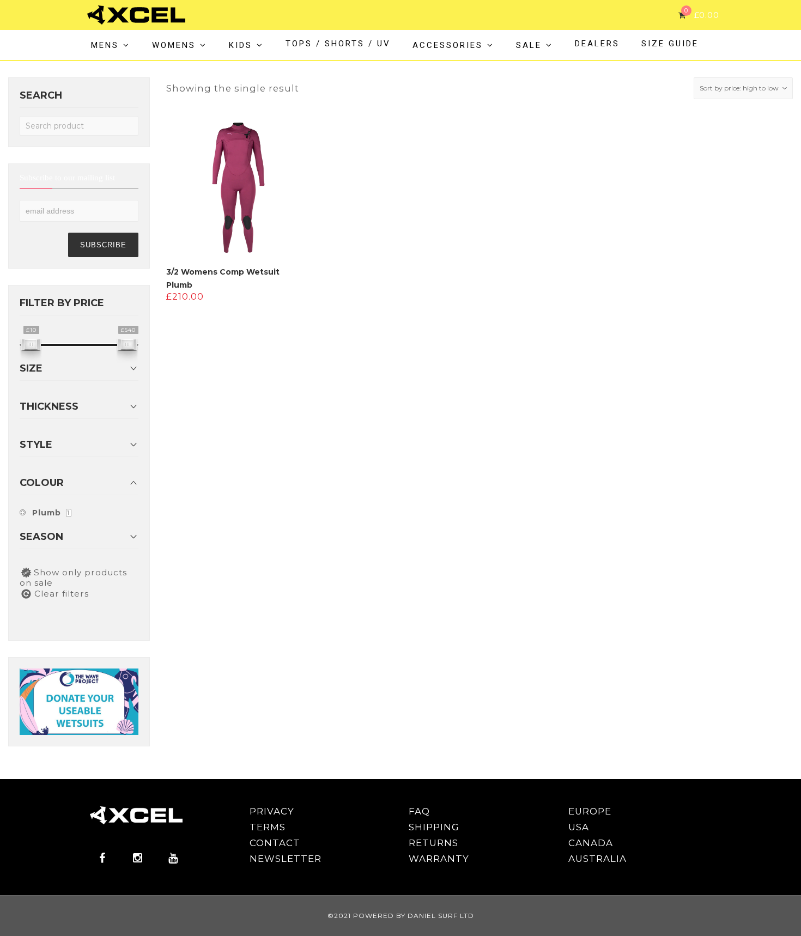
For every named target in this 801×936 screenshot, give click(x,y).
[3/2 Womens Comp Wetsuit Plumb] (238, 188)
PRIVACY (272, 811)
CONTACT (275, 842)
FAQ (419, 811)
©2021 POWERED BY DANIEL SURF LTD (400, 915)
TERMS (268, 827)
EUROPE (589, 811)
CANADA (590, 842)
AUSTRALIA (597, 858)
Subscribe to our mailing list (67, 178)
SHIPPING (434, 827)
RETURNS (433, 842)
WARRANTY (439, 858)
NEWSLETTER (285, 858)
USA (578, 827)
